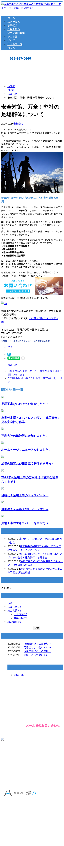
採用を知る (13, 29)
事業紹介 (12, 25)
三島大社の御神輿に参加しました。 (24, 436)
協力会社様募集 (16, 33)
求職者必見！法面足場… (37, 643)
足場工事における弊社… (37, 651)
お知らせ (19, 123)
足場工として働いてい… (37, 647)
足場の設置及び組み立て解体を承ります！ (29, 463)
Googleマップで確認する (16, 809)
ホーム (11, 18)
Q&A (10, 603)
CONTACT (12, 63)
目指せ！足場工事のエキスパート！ (24, 495)
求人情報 (14, 622)
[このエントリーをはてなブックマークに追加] (9, 355)
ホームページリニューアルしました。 (26, 449)
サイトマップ (14, 44)
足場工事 (19, 675)
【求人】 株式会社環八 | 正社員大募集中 (23, 828)
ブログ (11, 40)
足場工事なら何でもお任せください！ (26, 404)
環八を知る (13, 21)
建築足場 (20, 618)
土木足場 (20, 614)
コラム (11, 48)
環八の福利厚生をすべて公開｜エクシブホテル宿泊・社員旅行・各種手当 (34, 555)
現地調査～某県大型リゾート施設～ (24, 509)
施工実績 (12, 36)
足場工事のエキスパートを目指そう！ (26, 523)
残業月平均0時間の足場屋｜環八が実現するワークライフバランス (34, 548)
